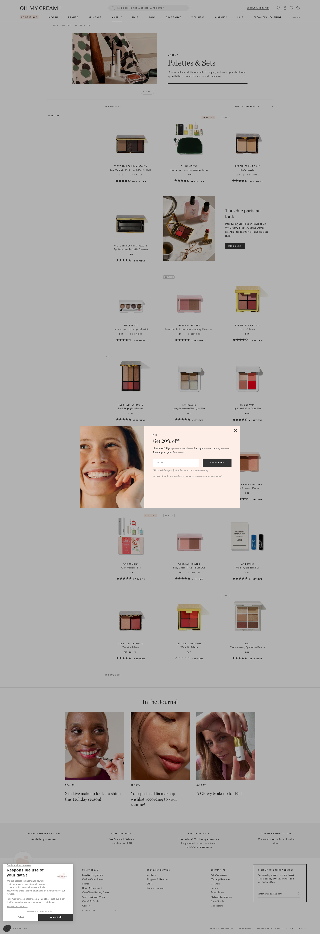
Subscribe (217, 462)
